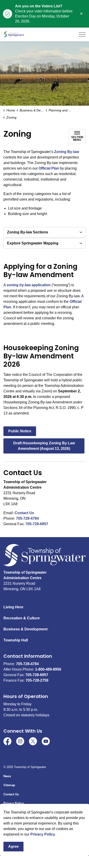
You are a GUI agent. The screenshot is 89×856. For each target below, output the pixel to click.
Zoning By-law (66, 152)
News (7, 776)
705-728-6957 (36, 524)
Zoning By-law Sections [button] (27, 232)
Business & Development (25, 629)
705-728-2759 (37, 680)
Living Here (13, 607)
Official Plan (49, 168)
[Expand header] (82, 34)
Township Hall (15, 640)
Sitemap (9, 785)
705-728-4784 (27, 518)
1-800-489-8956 (48, 669)
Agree (13, 846)
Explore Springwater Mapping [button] (32, 243)
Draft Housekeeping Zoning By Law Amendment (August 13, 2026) (44, 446)
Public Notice (19, 431)
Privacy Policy (42, 834)
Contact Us (24, 513)
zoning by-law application (29, 285)
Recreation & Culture (21, 618)
